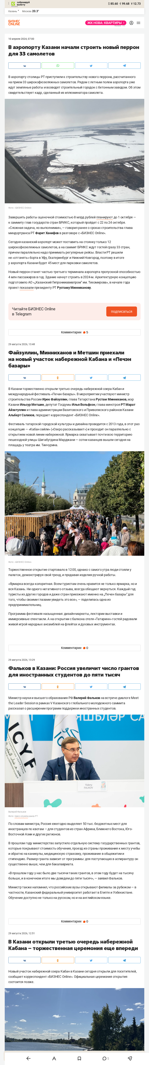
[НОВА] (104, 22)
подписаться (121, 311)
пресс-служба (21, 816)
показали (27, 287)
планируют (104, 217)
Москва (26, 11)
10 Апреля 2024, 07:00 (21, 38)
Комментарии (74, 332)
